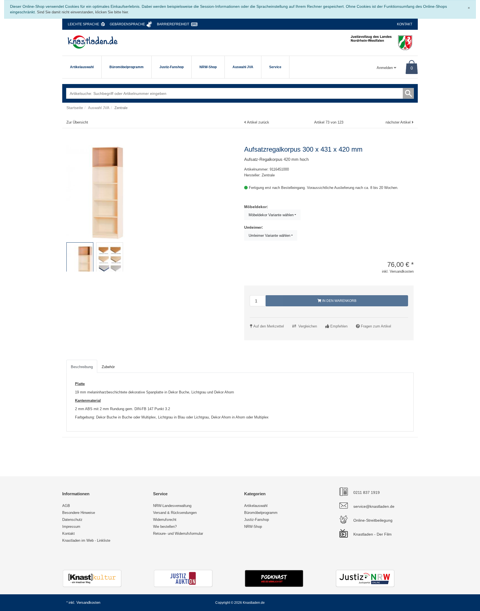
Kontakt (404, 24)
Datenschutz (72, 520)
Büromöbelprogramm (126, 67)
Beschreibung (82, 367)
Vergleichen (307, 326)
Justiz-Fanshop (171, 67)
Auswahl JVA (242, 67)
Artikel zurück (258, 122)
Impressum (71, 526)
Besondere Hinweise (78, 513)
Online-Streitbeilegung (372, 520)
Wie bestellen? (165, 526)
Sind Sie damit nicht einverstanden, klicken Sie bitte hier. (83, 12)
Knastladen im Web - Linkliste (86, 540)
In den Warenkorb (338, 301)
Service (275, 67)
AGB (66, 506)
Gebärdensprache (127, 24)
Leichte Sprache (83, 24)
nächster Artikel (399, 122)
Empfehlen (339, 326)
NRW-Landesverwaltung (172, 506)
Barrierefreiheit (173, 24)
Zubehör (108, 367)
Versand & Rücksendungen (175, 513)
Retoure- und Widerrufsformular (178, 533)
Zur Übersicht (77, 122)
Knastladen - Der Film (372, 534)
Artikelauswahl (82, 67)
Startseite (74, 107)
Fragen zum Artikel (376, 326)
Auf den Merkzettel (268, 326)
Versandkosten (88, 602)
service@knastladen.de (373, 506)
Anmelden (385, 68)
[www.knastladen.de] (93, 42)
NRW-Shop (208, 67)
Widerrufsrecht (164, 520)
